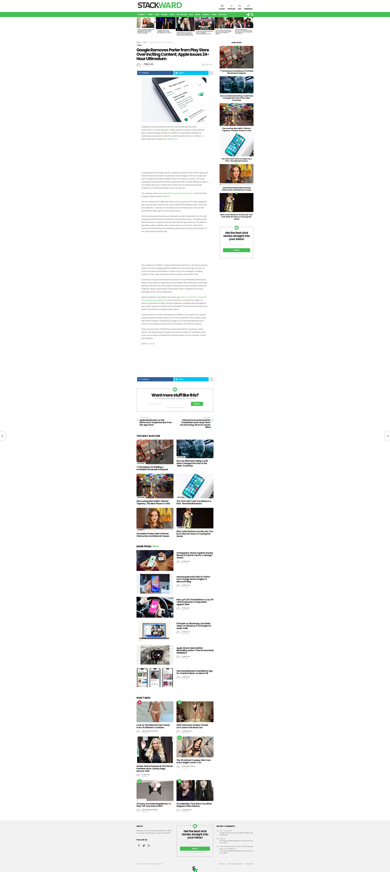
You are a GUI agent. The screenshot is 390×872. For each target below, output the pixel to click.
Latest (222, 9)
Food (172, 15)
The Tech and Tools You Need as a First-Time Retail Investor (194, 502)
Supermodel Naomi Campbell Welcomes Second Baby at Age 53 (164, 32)
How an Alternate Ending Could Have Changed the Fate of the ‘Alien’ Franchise (192, 463)
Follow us (247, 14)
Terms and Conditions (235, 864)
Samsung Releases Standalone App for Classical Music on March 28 (195, 672)
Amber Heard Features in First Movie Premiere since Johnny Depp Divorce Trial (185, 34)
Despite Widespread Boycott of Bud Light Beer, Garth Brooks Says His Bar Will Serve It (243, 31)
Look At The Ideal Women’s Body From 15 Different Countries (153, 726)
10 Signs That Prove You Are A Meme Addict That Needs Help (236, 834)
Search (252, 14)
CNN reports (172, 139)
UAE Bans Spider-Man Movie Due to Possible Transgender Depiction (204, 33)
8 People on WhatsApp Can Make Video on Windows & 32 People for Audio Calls (194, 626)
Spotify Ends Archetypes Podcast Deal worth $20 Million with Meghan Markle (223, 32)
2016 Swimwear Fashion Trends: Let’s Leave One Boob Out (192, 726)
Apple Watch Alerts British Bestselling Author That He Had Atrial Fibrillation (195, 650)
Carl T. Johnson (225, 831)
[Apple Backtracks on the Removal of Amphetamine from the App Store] (2, 436)
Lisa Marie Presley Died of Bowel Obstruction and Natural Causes (152, 534)
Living (214, 15)
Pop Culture (182, 15)
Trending (248, 9)
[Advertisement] (174, 157)
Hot (239, 9)
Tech (191, 15)
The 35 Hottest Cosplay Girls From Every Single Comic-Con (194, 761)
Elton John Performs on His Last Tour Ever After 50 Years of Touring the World (195, 534)
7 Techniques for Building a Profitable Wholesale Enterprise (152, 468)
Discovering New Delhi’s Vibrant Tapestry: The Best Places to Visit (153, 502)
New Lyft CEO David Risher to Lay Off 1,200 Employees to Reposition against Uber (195, 602)
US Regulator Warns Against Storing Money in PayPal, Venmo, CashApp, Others (195, 555)
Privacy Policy (249, 864)
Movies (164, 15)
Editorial (222, 15)
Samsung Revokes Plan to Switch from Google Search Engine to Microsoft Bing (193, 579)
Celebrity (141, 15)
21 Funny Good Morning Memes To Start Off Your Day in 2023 (153, 805)
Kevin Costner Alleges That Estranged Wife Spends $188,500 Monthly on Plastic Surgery (146, 31)
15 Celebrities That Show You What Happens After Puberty (194, 805)
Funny (150, 15)
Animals (206, 15)
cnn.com (151, 344)
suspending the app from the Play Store (178, 193)
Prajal (221, 839)
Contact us (221, 864)
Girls (157, 15)
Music (197, 15)
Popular (231, 9)
